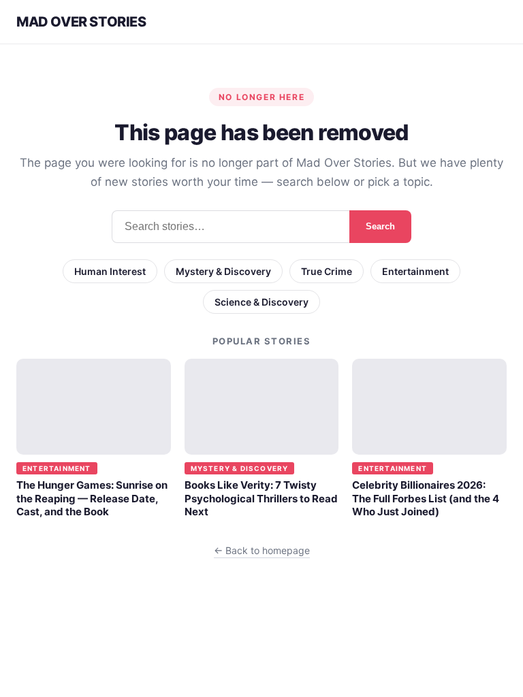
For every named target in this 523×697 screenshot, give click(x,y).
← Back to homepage (262, 550)
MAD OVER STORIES (81, 22)
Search (380, 226)
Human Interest (110, 271)
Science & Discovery (261, 302)
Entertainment (415, 271)
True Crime (326, 271)
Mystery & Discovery (223, 271)
